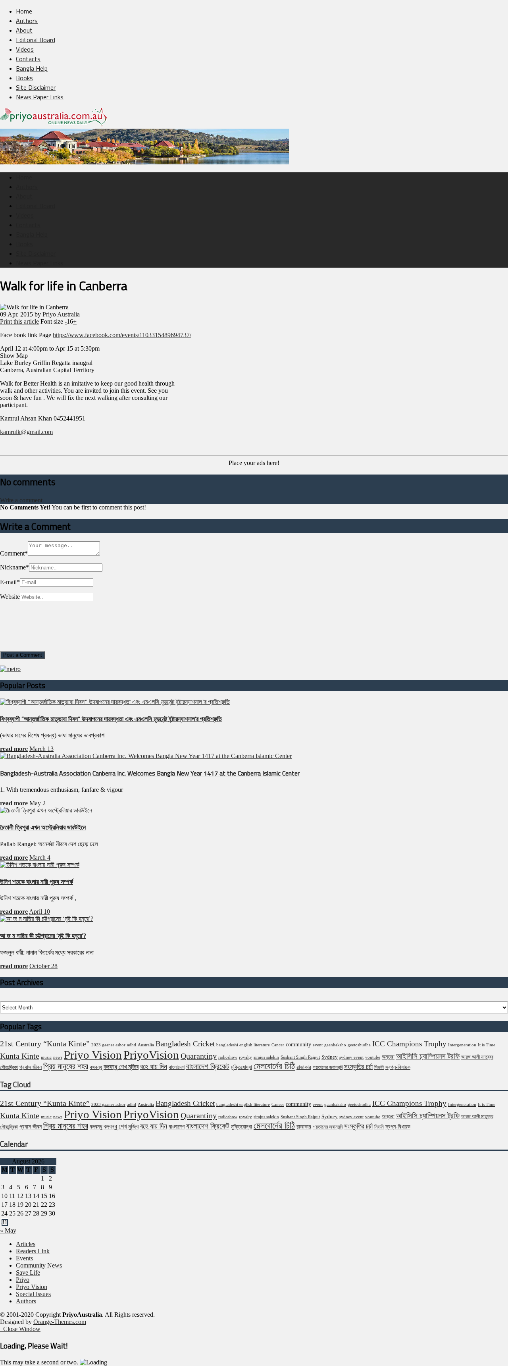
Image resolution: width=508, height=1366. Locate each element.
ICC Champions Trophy (409, 1044)
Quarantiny (199, 1056)
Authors (27, 20)
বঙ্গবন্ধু (96, 1067)
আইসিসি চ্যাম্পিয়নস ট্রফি (428, 1056)
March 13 (41, 748)
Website (10, 596)
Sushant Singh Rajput (300, 1057)
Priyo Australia (61, 314)
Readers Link (33, 1251)
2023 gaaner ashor (108, 1045)
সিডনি (379, 1067)
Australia (146, 1045)
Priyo (22, 1279)
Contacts (28, 59)
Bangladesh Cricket (185, 1044)
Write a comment (21, 500)
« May (8, 1230)
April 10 (39, 911)
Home (24, 11)
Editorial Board (35, 39)
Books (24, 78)
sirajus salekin (266, 1057)
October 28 (43, 966)
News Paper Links (40, 97)
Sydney (329, 1057)
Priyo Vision (93, 1054)
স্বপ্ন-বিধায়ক (397, 1067)
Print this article (19, 321)
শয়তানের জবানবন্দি (328, 1067)
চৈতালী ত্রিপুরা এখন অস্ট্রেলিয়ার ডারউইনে (43, 827)
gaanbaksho (335, 1045)
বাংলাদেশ (177, 1067)
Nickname (14, 567)
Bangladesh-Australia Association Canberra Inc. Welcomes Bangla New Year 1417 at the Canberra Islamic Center (150, 773)
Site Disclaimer (36, 87)
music (46, 1057)
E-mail (10, 582)
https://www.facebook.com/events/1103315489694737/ (122, 335)
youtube (372, 1057)
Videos (25, 49)
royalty (245, 1057)
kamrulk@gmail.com (26, 431)
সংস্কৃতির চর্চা (358, 1067)
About (24, 30)
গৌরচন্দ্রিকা (9, 1067)
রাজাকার (303, 1067)
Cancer (277, 1045)
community (298, 1044)
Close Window (20, 1328)
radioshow (227, 1057)
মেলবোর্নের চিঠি (274, 1066)
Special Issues (33, 1294)
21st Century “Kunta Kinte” (45, 1043)
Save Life (28, 1272)
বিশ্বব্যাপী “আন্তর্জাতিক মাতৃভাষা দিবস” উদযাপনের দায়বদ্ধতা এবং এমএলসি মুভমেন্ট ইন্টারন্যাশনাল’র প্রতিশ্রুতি (111, 719)
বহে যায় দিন (153, 1067)
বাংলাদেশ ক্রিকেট (207, 1066)
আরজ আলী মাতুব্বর (477, 1057)
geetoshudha (359, 1045)
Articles (25, 1244)
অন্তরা (388, 1056)
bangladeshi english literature (243, 1045)
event (318, 1045)
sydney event (351, 1057)
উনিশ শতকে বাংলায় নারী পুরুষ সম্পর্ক (36, 881)
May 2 (37, 803)
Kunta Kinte (19, 1056)
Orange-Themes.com (59, 1321)
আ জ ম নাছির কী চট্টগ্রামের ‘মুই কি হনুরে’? (43, 935)
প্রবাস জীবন (30, 1067)
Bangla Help (32, 68)
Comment (14, 553)
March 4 (39, 857)
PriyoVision (151, 1054)
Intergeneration (462, 1045)
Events (24, 1258)
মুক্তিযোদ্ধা (241, 1067)
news (57, 1057)
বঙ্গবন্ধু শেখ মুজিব (121, 1066)
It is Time (486, 1045)
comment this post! (122, 507)
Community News (39, 1265)
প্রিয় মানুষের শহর (65, 1066)
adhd (131, 1045)
